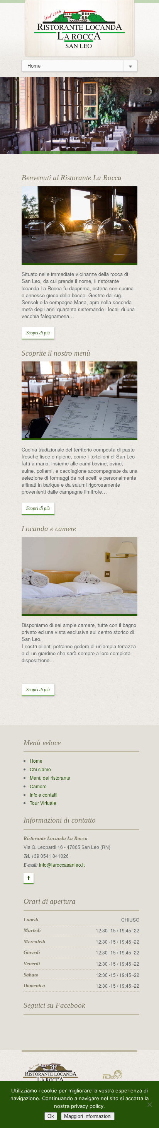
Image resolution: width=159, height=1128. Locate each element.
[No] (149, 1104)
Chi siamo (40, 769)
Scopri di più (38, 333)
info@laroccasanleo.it (62, 864)
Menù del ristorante (50, 777)
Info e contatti (44, 794)
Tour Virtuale (43, 802)
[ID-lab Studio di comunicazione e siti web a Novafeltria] (112, 1073)
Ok (50, 1116)
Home (36, 760)
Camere (38, 786)
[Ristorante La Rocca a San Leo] (79, 27)
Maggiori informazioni (88, 1116)
